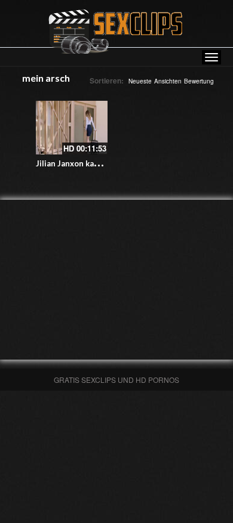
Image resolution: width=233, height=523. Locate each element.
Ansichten (168, 81)
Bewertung (199, 81)
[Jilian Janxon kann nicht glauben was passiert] (72, 127)
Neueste (140, 81)
